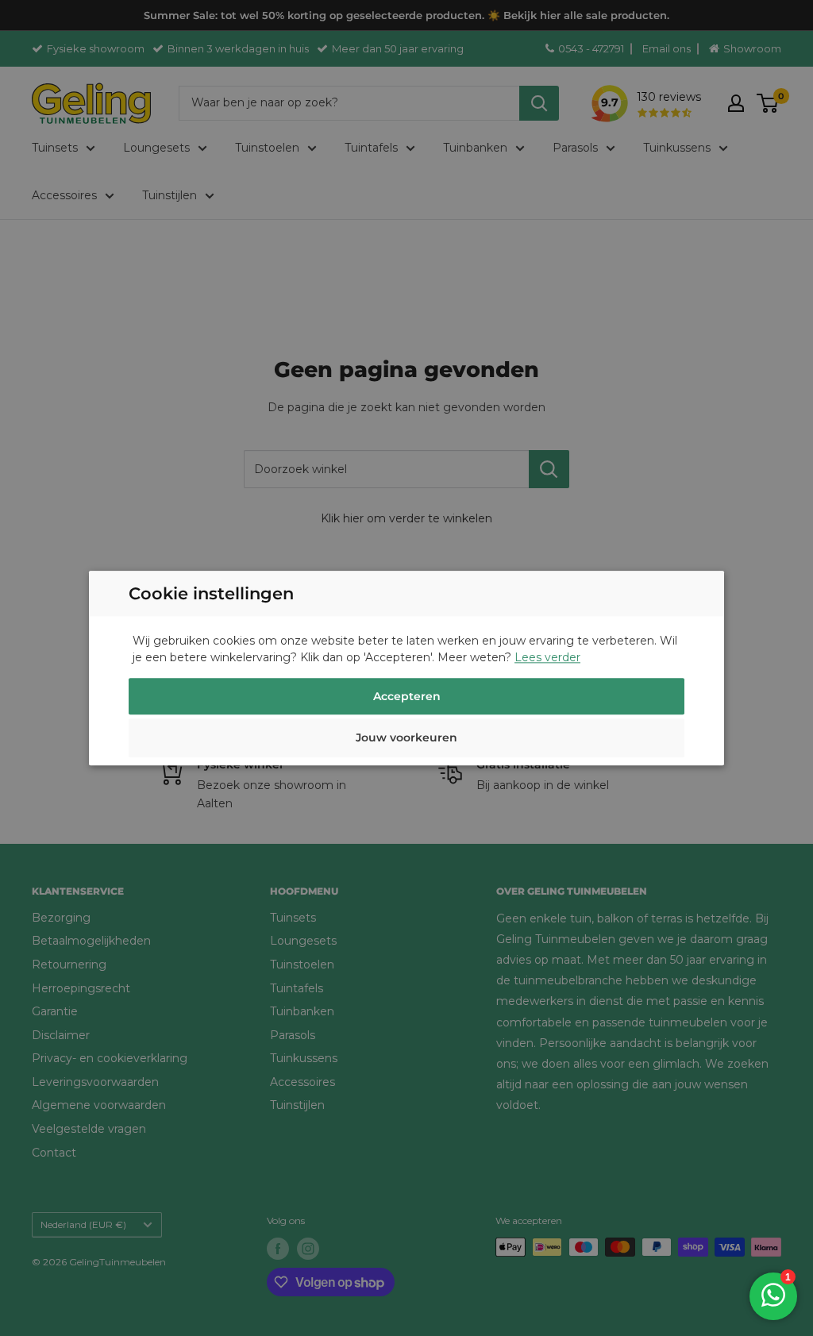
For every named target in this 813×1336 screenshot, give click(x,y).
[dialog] (406, 668)
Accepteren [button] (407, 696)
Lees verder (547, 657)
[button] (406, 739)
